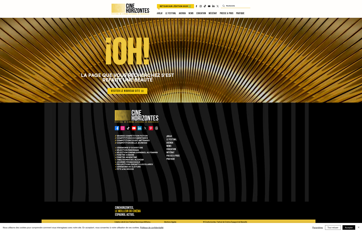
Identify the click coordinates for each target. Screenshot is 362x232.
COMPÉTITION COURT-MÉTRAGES (133, 140)
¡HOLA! (169, 136)
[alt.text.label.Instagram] (200, 6)
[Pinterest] (151, 128)
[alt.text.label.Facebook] (196, 6)
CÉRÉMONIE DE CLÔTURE (129, 167)
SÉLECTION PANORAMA (128, 150)
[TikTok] (204, 6)
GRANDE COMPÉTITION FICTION (132, 136)
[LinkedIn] (213, 6)
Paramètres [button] (317, 227)
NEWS (168, 146)
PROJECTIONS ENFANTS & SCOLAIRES (135, 164)
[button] (170, 13)
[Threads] (156, 128)
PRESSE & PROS (173, 155)
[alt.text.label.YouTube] (209, 6)
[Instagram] (122, 128)
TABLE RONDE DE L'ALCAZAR (130, 160)
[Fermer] (358, 227)
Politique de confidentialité (151, 227)
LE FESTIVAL (171, 139)
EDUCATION (171, 149)
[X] (217, 6)
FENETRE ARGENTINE (127, 157)
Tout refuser (332, 227)
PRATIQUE (170, 159)
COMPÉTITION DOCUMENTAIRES (132, 138)
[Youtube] (134, 128)
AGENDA (169, 142)
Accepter (349, 227)
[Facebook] (117, 128)
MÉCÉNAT (170, 152)
